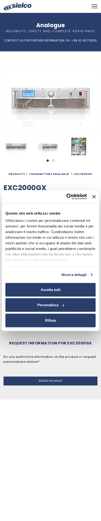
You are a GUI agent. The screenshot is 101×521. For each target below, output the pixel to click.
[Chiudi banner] (94, 196)
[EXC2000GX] (19, 146)
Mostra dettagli (74, 275)
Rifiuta (50, 320)
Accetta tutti (51, 289)
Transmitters (40, 174)
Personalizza (47, 305)
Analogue (61, 174)
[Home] (18, 6)
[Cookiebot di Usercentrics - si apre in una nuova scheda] (66, 197)
